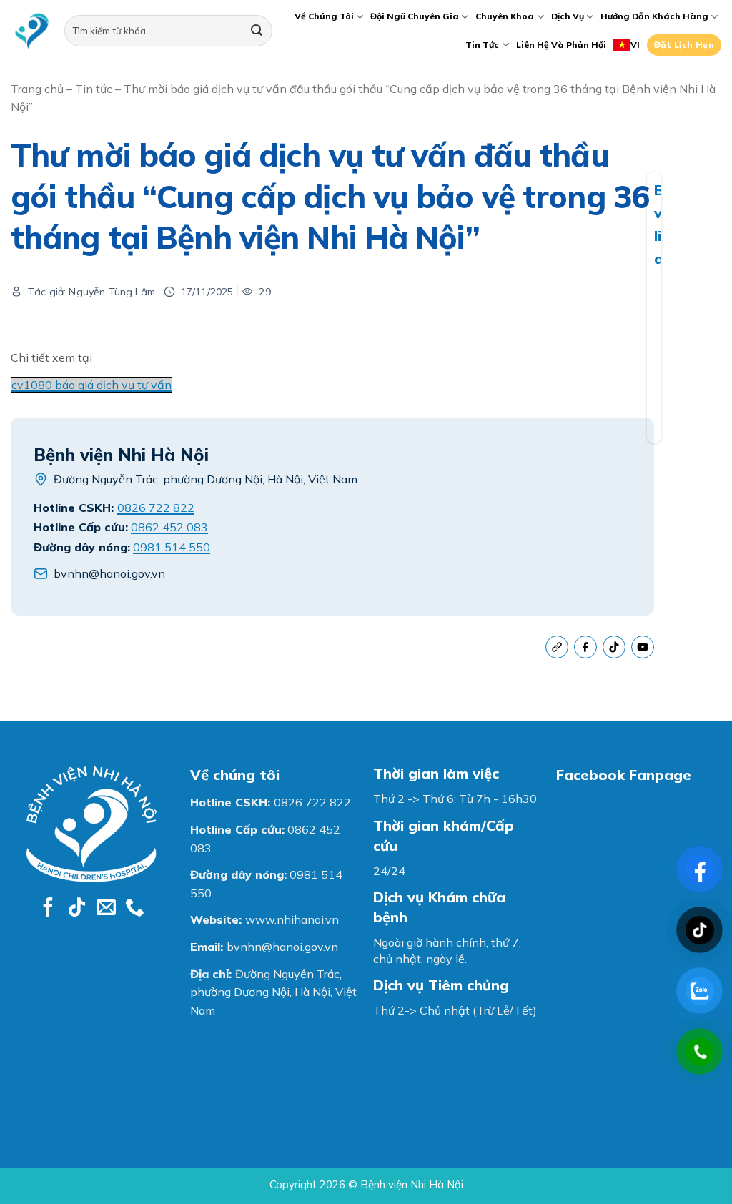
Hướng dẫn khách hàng (654, 16)
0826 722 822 (155, 507)
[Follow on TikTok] (76, 908)
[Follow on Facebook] (48, 908)
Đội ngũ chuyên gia (414, 16)
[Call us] (134, 908)
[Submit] (256, 31)
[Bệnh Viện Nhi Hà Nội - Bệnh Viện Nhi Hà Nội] (32, 31)
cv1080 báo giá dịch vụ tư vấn (91, 385)
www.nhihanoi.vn (292, 919)
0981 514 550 (171, 547)
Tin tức (482, 44)
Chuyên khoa (504, 16)
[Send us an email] (106, 908)
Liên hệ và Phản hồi (561, 44)
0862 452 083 (169, 527)
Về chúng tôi (324, 16)
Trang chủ (37, 89)
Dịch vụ (567, 16)
